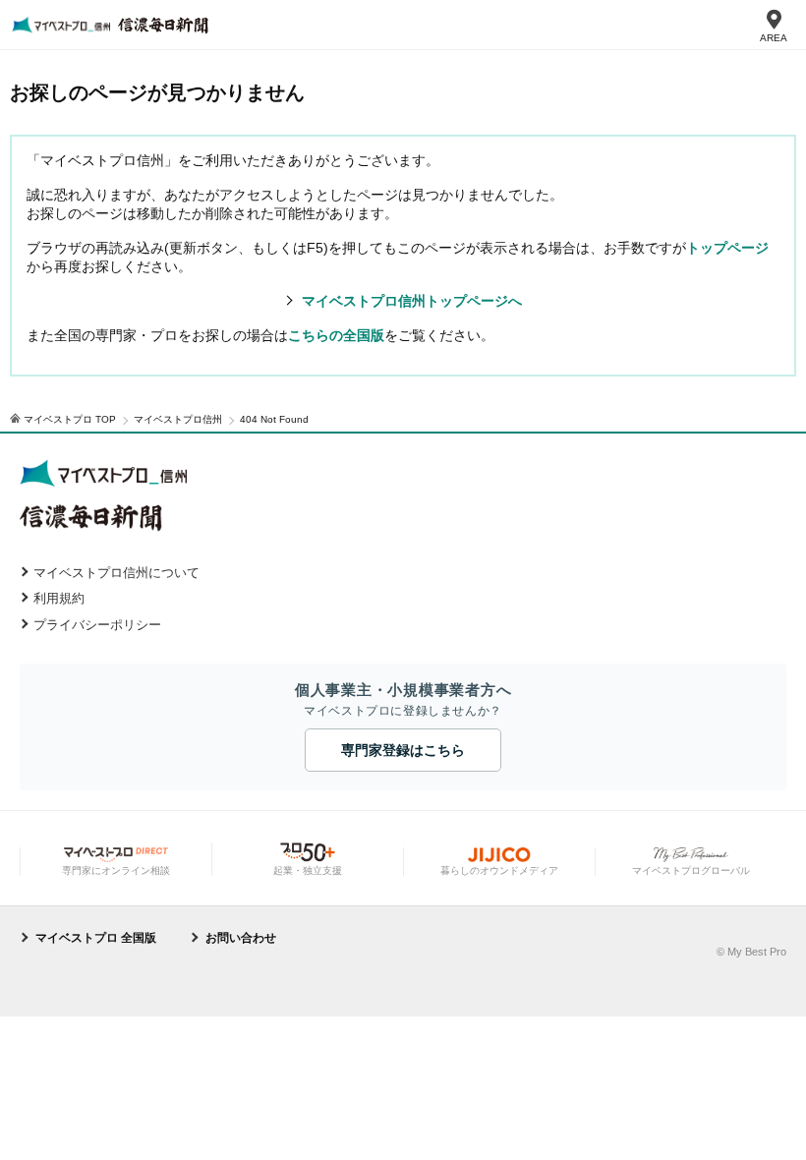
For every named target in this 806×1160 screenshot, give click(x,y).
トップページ (727, 248)
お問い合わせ (240, 938)
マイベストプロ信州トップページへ (412, 301)
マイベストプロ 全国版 (95, 938)
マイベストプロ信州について (116, 572)
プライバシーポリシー (97, 624)
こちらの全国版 (336, 335)
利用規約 (59, 598)
